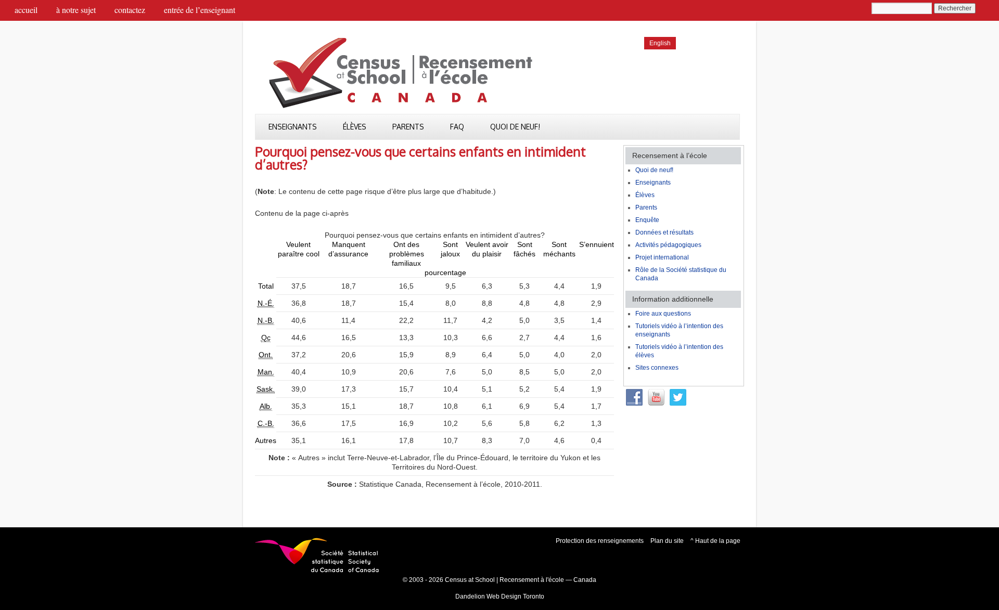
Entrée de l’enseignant (199, 9)
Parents (408, 126)
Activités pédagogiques (668, 245)
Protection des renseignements (600, 540)
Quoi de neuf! (515, 126)
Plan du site (667, 540)
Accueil (26, 9)
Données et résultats (664, 232)
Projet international (662, 257)
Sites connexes (656, 367)
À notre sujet (76, 9)
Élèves (354, 126)
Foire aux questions (663, 313)
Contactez (129, 9)
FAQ (457, 126)
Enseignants (292, 126)
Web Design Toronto (515, 596)
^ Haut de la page (715, 540)
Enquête (647, 220)
